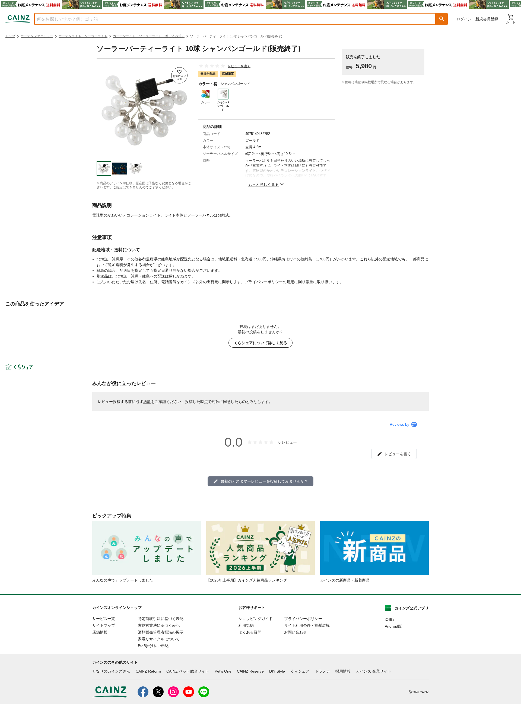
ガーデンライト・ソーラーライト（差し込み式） (149, 36)
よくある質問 (250, 632)
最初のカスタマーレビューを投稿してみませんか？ (264, 481)
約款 (147, 401)
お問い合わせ (295, 632)
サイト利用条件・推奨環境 (307, 625)
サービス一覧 (103, 618)
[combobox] (231, 18)
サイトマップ (103, 625)
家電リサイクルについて (159, 639)
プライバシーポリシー (303, 618)
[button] (442, 19)
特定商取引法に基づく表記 (160, 618)
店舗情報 (99, 632)
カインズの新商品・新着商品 (345, 580)
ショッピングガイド (256, 618)
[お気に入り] (179, 75)
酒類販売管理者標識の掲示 (160, 632)
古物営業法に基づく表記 (159, 625)
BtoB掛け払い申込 (153, 646)
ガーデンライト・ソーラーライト (83, 36)
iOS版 (390, 619)
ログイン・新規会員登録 (477, 19)
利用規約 (246, 625)
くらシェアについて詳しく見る (260, 343)
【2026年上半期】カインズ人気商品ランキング (246, 580)
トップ (10, 36)
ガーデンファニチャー (37, 36)
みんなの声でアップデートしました (122, 580)
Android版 (393, 626)
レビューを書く (239, 66)
